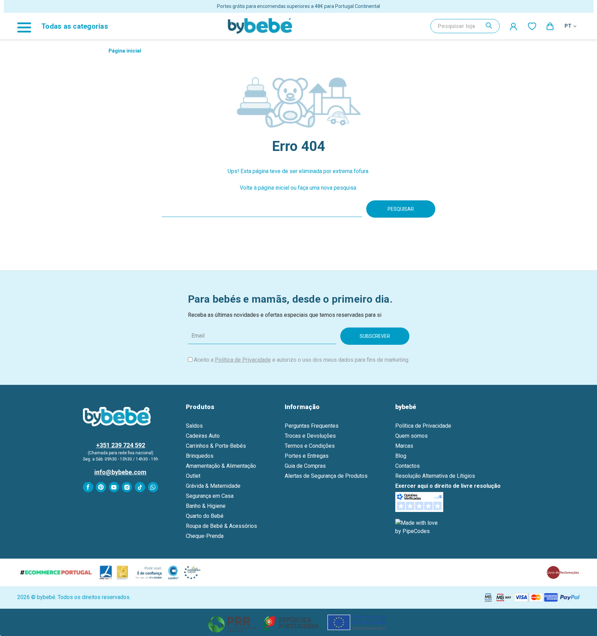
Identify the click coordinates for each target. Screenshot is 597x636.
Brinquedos (200, 456)
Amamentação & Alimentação (221, 466)
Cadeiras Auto (203, 436)
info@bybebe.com (120, 472)
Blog (400, 456)
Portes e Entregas (307, 456)
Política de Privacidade (243, 360)
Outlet (193, 476)
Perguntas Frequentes (312, 426)
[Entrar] (514, 26)
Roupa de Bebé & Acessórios (221, 526)
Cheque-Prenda (205, 536)
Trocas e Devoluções (310, 436)
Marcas (404, 446)
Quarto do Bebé (205, 516)
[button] (299, 622)
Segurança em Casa (210, 496)
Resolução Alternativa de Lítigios (435, 476)
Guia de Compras (305, 466)
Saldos (194, 426)
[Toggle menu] (27, 26)
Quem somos (411, 436)
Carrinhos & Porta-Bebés (216, 446)
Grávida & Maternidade (213, 486)
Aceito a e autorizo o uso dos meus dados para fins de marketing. (301, 360)
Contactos (407, 466)
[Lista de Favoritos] (532, 26)
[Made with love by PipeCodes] (417, 526)
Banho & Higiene (206, 506)
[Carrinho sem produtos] (550, 26)
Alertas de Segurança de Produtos (326, 476)
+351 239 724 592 (120, 445)
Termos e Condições (310, 446)
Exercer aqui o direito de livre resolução (448, 486)
